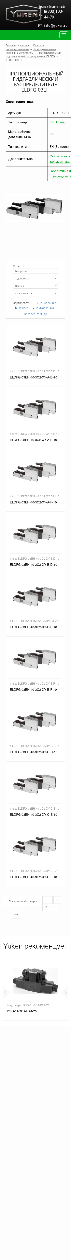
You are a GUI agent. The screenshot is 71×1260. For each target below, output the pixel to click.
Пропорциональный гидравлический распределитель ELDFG (33, 54)
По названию (47, 303)
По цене (22, 307)
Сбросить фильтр (35, 314)
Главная (11, 45)
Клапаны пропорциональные (25, 47)
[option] (35, 989)
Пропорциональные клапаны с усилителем (31, 51)
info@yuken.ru (55, 25)
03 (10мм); (58, 122)
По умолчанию (44, 307)
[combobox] (35, 271)
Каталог (24, 45)
